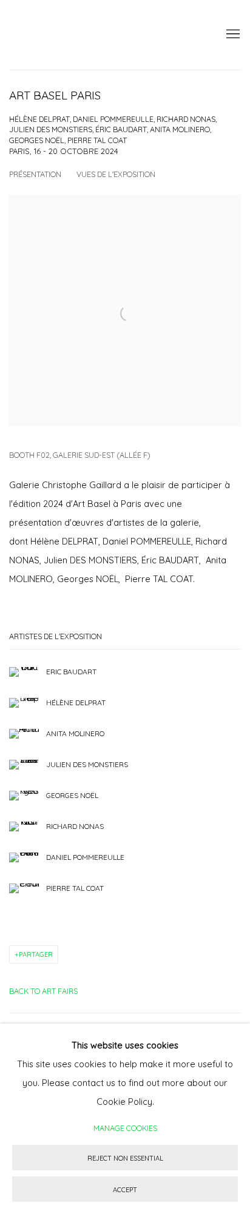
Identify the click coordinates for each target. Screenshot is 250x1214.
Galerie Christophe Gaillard (100, 35)
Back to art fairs (43, 991)
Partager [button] (36, 954)
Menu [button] (232, 34)
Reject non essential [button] (125, 1158)
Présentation (35, 174)
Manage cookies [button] (125, 1128)
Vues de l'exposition (115, 174)
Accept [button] (125, 1189)
